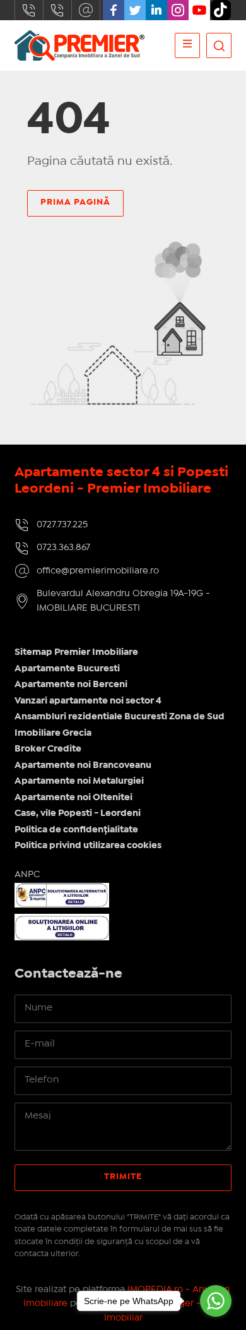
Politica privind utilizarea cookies (88, 845)
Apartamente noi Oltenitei (73, 797)
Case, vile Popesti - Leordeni (78, 813)
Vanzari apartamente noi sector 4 (88, 701)
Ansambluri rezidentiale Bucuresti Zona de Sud (120, 717)
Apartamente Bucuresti (67, 669)
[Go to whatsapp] (215, 1301)
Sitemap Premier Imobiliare (76, 652)
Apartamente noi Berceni (71, 684)
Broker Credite (48, 749)
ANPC (27, 874)
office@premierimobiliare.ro (86, 10)
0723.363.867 (57, 10)
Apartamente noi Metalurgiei (79, 781)
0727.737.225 (29, 10)
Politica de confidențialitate (76, 830)
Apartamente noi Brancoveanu (83, 765)
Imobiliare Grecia (53, 733)
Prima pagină (75, 202)
